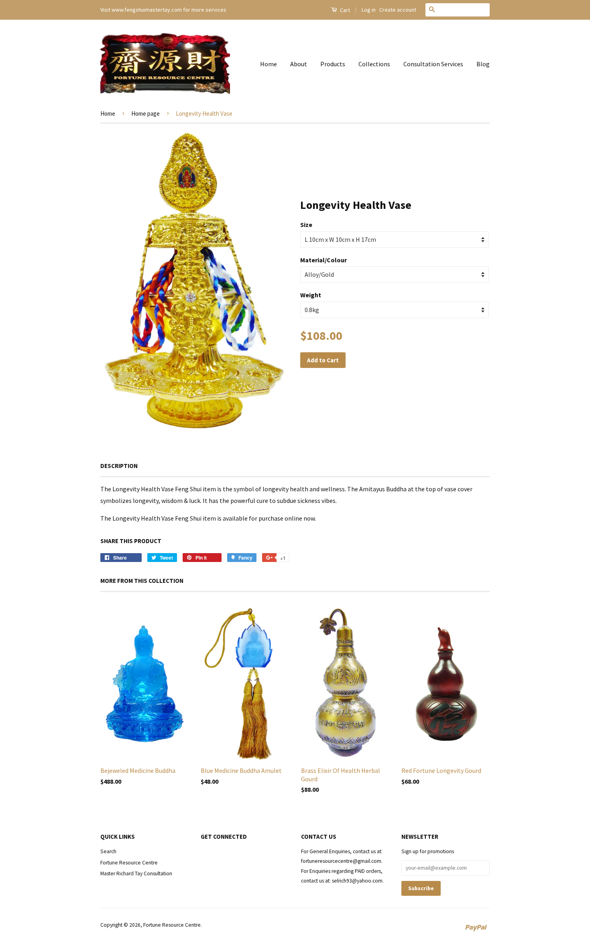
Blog (483, 64)
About (298, 64)
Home (268, 64)
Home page (145, 113)
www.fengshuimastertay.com (147, 9)
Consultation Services (433, 64)
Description (119, 466)
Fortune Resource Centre (129, 862)
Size (306, 225)
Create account (397, 9)
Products (332, 64)
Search (108, 851)
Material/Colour (323, 260)
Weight (310, 295)
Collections (374, 64)
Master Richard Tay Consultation (136, 873)
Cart (344, 10)
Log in (369, 9)
